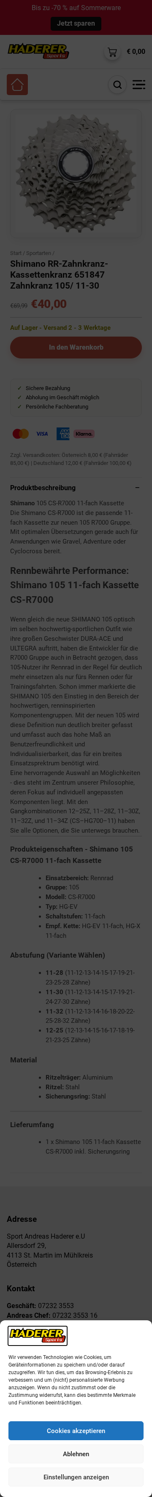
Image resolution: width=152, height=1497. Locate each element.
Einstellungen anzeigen (76, 1477)
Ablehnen (76, 1454)
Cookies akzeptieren (76, 1431)
